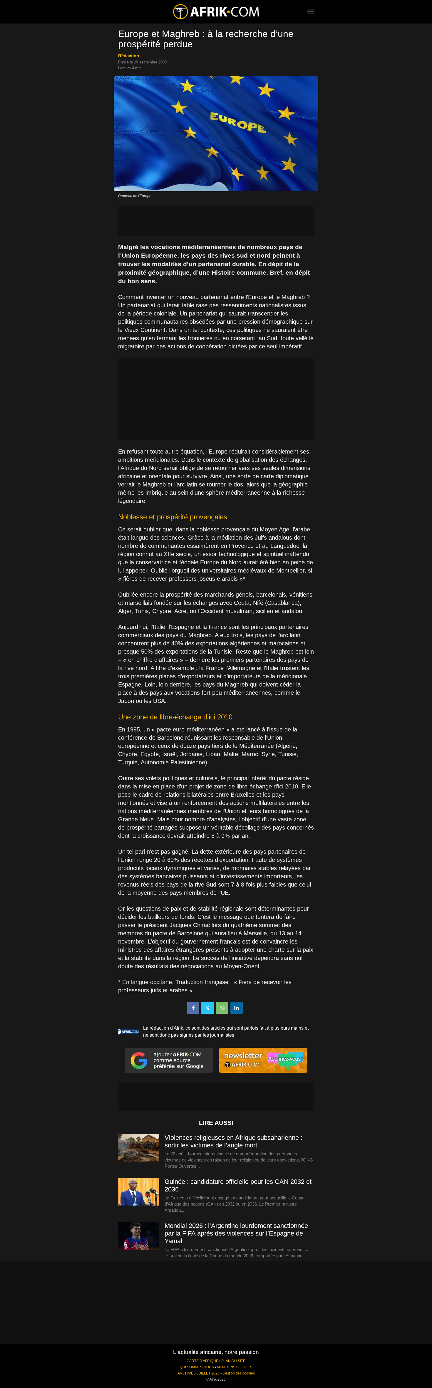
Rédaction (128, 55)
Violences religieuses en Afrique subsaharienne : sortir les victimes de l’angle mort (233, 1141)
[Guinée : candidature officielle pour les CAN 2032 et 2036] (138, 1192)
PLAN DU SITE (233, 1361)
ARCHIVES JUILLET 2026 (199, 1373)
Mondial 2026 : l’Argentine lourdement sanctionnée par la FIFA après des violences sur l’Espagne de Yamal (236, 1233)
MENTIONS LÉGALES (234, 1367)
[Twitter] (207, 1008)
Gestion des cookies (238, 1373)
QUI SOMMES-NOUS (197, 1367)
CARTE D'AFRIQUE (202, 1361)
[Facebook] (193, 1008)
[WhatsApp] (222, 1008)
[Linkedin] (236, 1008)
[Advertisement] (216, 221)
